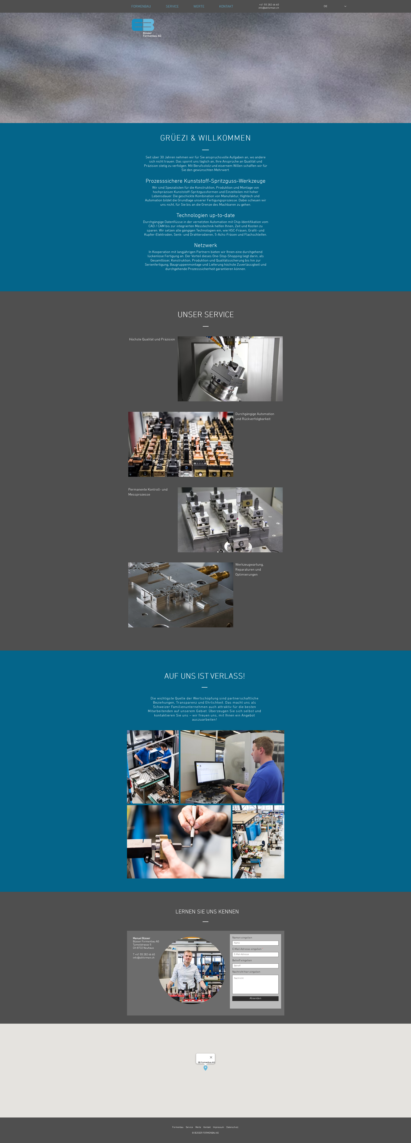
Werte (198, 1127)
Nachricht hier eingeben (246, 972)
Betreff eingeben (242, 960)
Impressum (218, 1127)
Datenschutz (232, 1127)
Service (189, 1127)
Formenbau (177, 1127)
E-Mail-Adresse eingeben (247, 949)
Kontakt (207, 1127)
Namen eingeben (242, 938)
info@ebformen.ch (143, 957)
